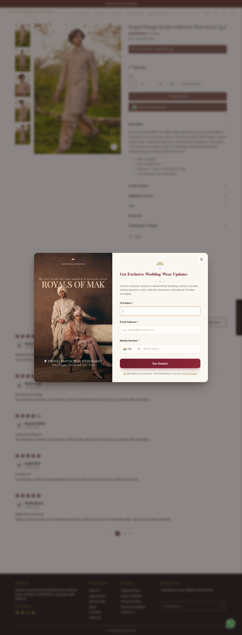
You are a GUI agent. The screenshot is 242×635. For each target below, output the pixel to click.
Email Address (129, 322)
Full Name (126, 303)
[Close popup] (201, 259)
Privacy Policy (189, 373)
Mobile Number (130, 340)
